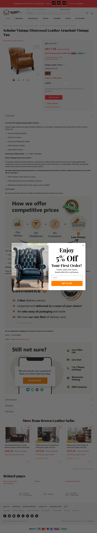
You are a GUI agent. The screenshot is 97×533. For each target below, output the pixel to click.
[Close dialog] (83, 245)
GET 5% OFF (67, 283)
